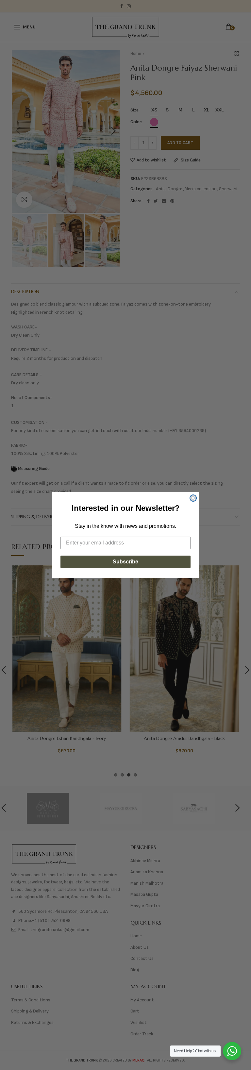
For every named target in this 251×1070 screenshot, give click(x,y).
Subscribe (125, 561)
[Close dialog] (193, 498)
